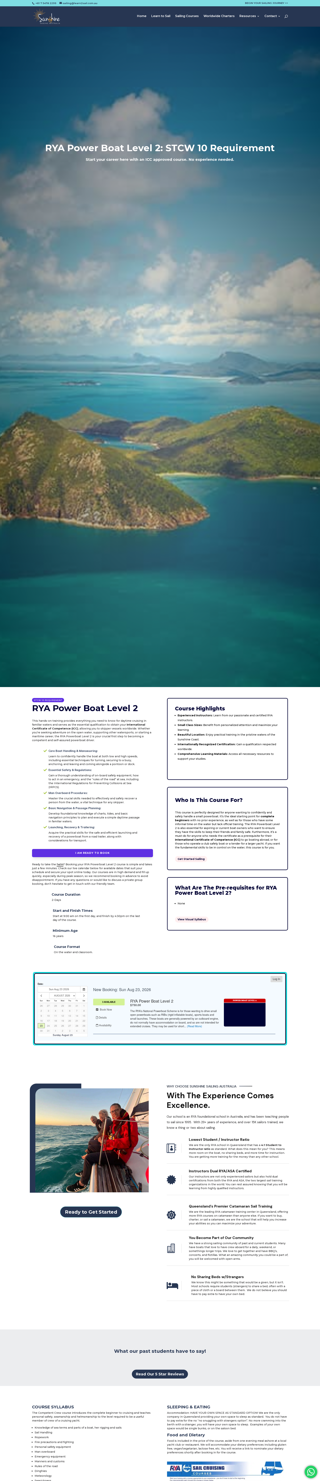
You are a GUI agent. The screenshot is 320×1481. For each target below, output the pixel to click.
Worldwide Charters (219, 16)
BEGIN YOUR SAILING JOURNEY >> (266, 3)
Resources (247, 16)
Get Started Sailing (191, 859)
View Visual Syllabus (192, 919)
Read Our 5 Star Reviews (160, 1374)
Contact (270, 16)
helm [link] (60, 864)
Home (141, 16)
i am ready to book (92, 853)
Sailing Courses (187, 16)
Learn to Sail (160, 16)
